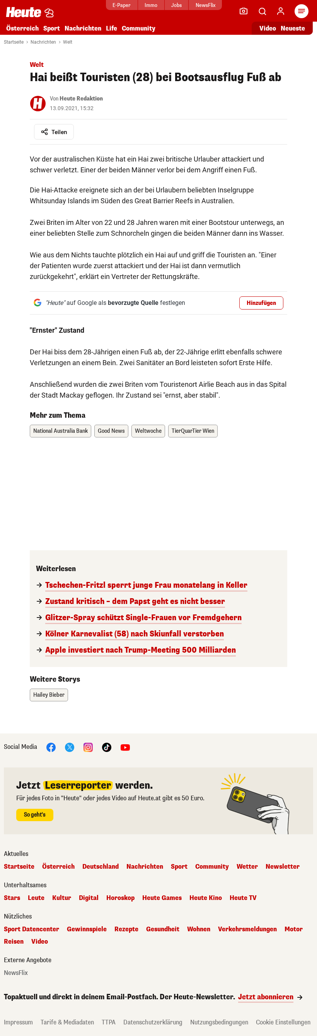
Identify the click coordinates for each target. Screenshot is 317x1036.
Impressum (18, 1022)
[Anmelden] (280, 11)
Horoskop (120, 898)
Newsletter (283, 867)
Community (138, 28)
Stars (12, 898)
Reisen (14, 942)
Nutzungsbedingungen (219, 1022)
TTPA (109, 1022)
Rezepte (126, 929)
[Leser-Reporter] (243, 11)
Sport (51, 28)
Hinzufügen (261, 303)
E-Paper (121, 5)
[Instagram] (88, 747)
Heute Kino (205, 898)
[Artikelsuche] (262, 11)
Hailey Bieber (49, 695)
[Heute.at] (23, 12)
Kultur (61, 898)
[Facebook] (51, 747)
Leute (36, 898)
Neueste (293, 28)
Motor (294, 929)
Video (267, 28)
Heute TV (243, 898)
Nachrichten (43, 42)
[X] (69, 747)
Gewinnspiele (87, 929)
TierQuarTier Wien (193, 431)
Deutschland (100, 867)
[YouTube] (125, 747)
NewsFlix (205, 5)
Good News (111, 431)
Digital (89, 898)
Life (111, 28)
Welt (67, 42)
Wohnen (198, 929)
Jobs (176, 5)
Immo (151, 5)
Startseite (14, 42)
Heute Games (162, 898)
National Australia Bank (60, 431)
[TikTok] (106, 747)
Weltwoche (148, 431)
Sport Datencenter (31, 929)
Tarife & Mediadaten (67, 1022)
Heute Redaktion (81, 98)
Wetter (247, 867)
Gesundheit (162, 929)
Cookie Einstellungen (283, 1022)
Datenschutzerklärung (152, 1022)
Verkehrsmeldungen (247, 929)
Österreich (22, 28)
